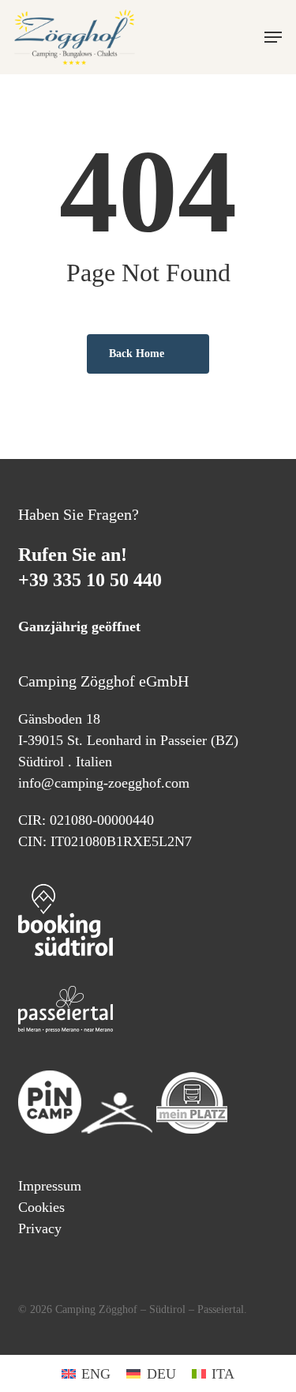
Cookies (41, 1207)
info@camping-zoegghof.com (103, 783)
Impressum (49, 1186)
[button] (273, 37)
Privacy (40, 1228)
